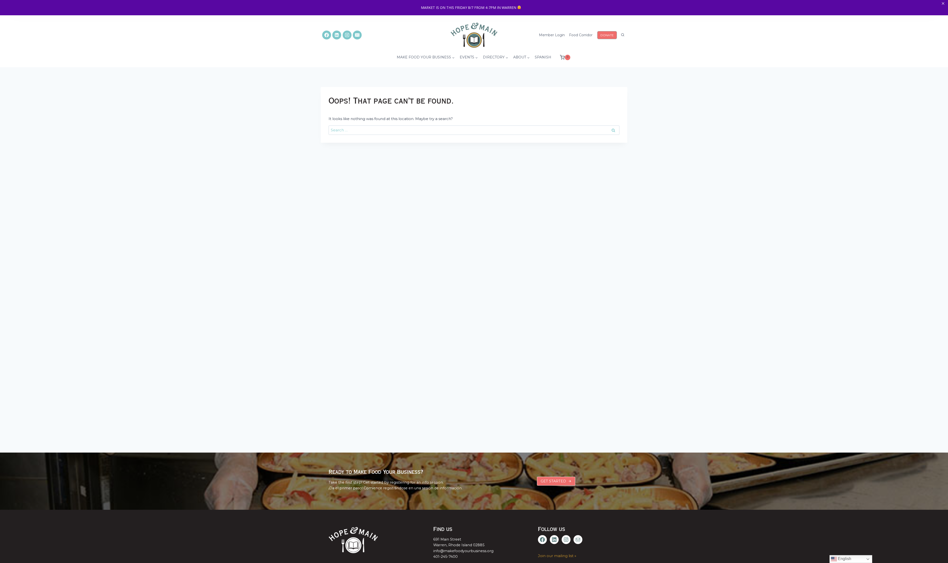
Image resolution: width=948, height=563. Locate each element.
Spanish (543, 57)
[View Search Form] (622, 35)
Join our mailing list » (557, 555)
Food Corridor (580, 35)
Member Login (552, 35)
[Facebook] (326, 35)
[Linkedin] (336, 35)
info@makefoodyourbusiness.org (463, 551)
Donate (607, 35)
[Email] (357, 35)
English (844, 559)
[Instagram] (347, 35)
